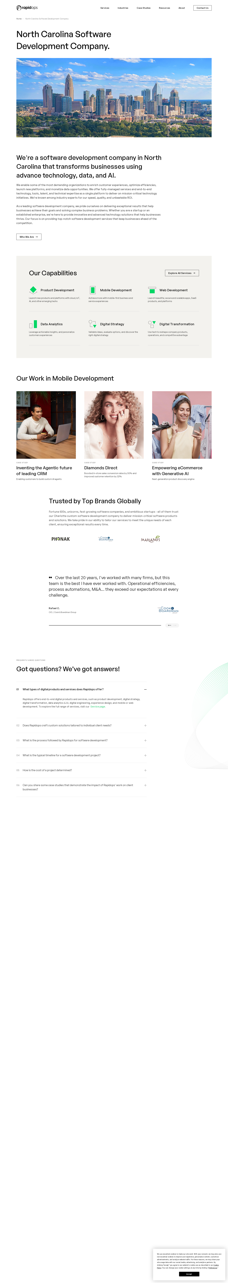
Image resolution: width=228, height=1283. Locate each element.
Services (104, 8)
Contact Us (202, 8)
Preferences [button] (212, 1268)
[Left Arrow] (169, 625)
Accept (189, 1274)
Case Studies (144, 8)
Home (19, 19)
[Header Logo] (26, 7)
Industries (123, 8)
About (182, 8)
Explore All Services (179, 273)
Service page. (98, 706)
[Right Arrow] (174, 625)
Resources (164, 8)
